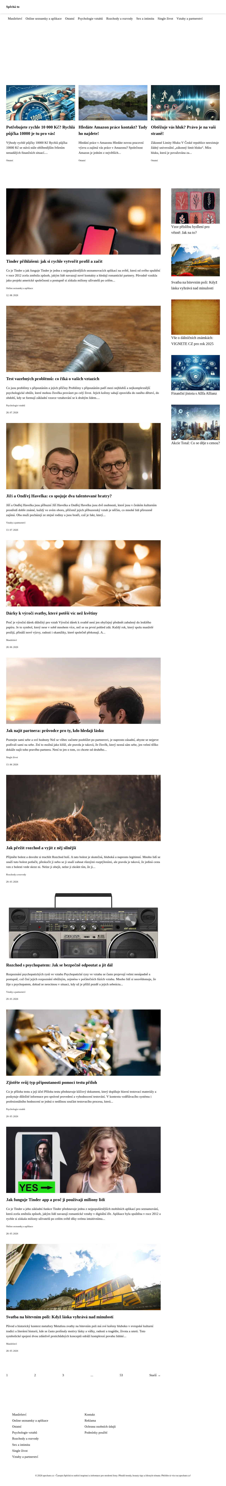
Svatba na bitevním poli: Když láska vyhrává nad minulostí (59, 1317)
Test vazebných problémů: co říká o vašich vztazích (52, 378)
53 (121, 1375)
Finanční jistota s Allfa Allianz (194, 393)
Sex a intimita (145, 18)
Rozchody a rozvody (119, 18)
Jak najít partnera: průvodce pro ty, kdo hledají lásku (55, 730)
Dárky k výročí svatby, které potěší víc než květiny (51, 613)
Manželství (15, 18)
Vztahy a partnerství (190, 18)
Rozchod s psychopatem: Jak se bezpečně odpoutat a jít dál (59, 965)
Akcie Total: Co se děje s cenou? (195, 443)
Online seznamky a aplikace (44, 18)
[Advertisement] (113, 47)
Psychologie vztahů (90, 18)
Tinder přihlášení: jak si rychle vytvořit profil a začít (54, 261)
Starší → (155, 1375)
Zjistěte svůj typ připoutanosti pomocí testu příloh (51, 1082)
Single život (165, 18)
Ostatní (69, 18)
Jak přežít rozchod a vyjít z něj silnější (41, 847)
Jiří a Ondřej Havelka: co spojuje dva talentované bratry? (59, 496)
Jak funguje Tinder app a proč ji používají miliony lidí (55, 1199)
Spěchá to (12, 6)
